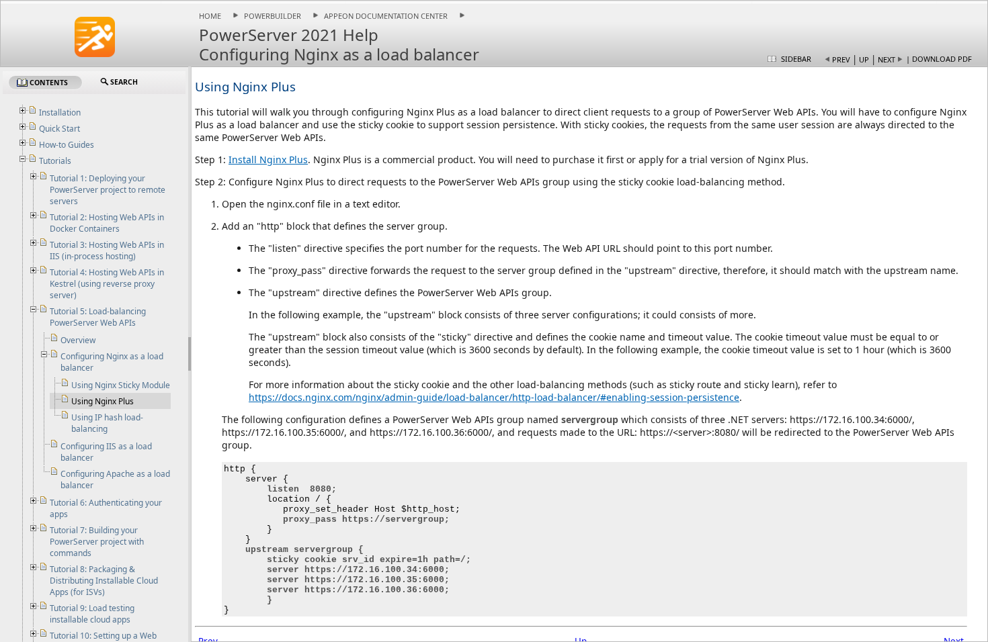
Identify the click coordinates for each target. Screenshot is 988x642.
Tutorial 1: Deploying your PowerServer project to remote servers (107, 190)
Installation (60, 112)
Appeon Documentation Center (386, 16)
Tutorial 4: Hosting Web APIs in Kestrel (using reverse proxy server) (107, 284)
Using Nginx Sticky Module (120, 385)
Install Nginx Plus (268, 159)
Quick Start (59, 128)
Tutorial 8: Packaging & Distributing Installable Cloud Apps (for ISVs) (104, 580)
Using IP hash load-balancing (107, 423)
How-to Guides (66, 144)
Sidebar (796, 59)
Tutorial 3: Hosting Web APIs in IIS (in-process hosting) (107, 250)
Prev (841, 59)
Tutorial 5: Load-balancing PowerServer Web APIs (98, 317)
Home (210, 16)
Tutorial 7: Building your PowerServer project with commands (97, 541)
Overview (77, 340)
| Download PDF (939, 59)
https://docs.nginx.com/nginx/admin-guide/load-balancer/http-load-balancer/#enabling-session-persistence (494, 397)
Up (864, 59)
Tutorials (55, 161)
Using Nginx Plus (102, 401)
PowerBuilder (272, 16)
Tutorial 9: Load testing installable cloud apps (92, 613)
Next (886, 59)
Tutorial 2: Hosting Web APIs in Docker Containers (107, 223)
